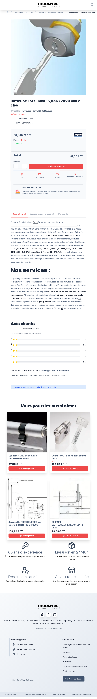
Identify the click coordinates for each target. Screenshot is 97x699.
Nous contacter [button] (75, 679)
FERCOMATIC (23, 248)
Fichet (45, 252)
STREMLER (16, 252)
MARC (13, 248)
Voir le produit (28, 468)
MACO (54, 248)
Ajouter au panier (57, 166)
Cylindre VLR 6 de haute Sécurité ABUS (69, 457)
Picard (39, 252)
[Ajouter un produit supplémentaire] (24, 166)
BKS (68, 248)
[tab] (19, 214)
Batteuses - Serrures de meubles (51, 12)
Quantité (16, 162)
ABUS (73, 248)
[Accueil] (8, 12)
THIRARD (46, 248)
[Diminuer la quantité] (16, 166)
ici (62, 308)
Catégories (19, 12)
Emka (23, 140)
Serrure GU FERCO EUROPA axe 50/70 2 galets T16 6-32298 (25, 523)
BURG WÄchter (28, 252)
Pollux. (63, 252)
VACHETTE (36, 248)
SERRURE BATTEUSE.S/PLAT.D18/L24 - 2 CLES (68, 525)
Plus (31, 12)
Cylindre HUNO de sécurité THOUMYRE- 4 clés (23, 457)
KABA (56, 252)
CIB (51, 252)
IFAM (80, 248)
